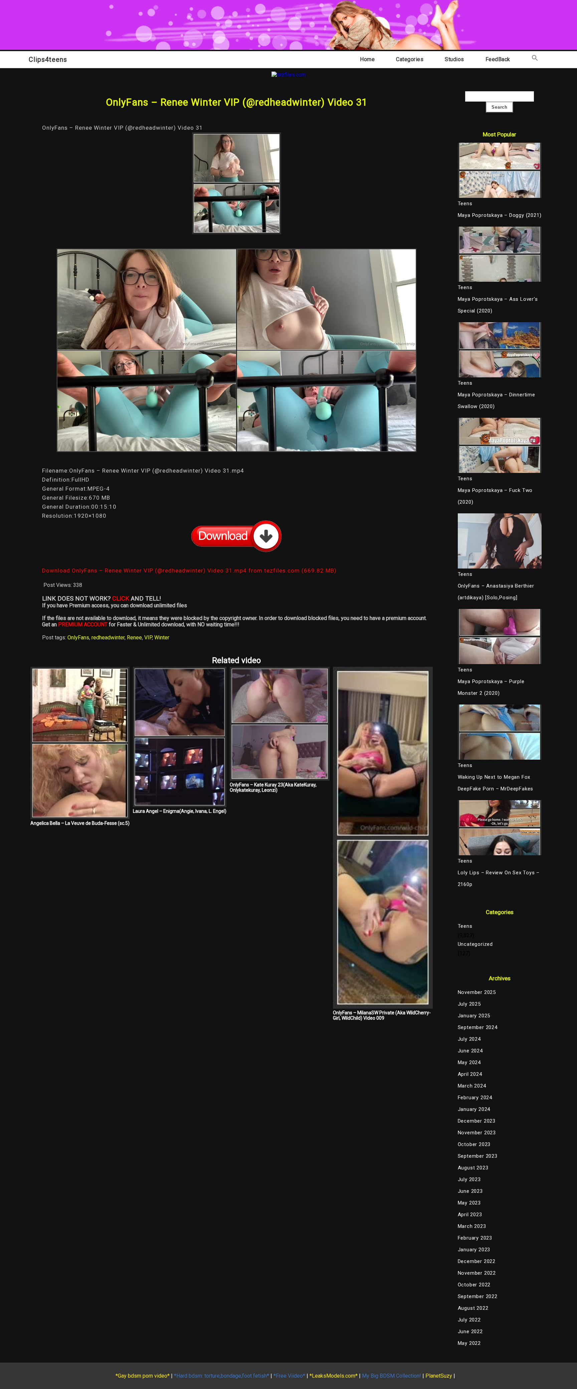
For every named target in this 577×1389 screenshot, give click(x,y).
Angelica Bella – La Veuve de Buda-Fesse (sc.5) (80, 823)
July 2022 (469, 1320)
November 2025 (477, 992)
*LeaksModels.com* (334, 1376)
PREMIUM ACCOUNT (83, 624)
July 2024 (469, 1039)
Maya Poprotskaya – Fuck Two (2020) (495, 496)
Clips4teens (48, 59)
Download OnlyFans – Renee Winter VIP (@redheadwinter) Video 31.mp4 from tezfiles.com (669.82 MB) (189, 570)
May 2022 (469, 1343)
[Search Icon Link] (535, 59)
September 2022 (478, 1296)
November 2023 (477, 1133)
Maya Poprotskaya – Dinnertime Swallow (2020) (496, 400)
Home (367, 59)
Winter (161, 637)
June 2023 (470, 1191)
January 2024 (474, 1109)
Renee (134, 637)
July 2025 (469, 1004)
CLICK (120, 598)
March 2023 (472, 1226)
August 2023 (473, 1168)
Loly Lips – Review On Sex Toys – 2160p (499, 878)
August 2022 (473, 1308)
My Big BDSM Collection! (391, 1376)
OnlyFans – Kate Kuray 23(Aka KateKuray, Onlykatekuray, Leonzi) (273, 787)
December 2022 (477, 1261)
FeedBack (498, 59)
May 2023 (469, 1203)
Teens (465, 926)
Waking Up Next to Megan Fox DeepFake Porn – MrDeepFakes (496, 783)
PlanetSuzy (438, 1376)
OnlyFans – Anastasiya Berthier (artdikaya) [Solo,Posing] (496, 592)
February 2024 (475, 1098)
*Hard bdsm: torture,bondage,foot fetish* (221, 1376)
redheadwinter (108, 637)
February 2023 (475, 1238)
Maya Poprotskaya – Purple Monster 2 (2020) (491, 687)
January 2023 (474, 1250)
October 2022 (474, 1285)
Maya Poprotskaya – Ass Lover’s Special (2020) (498, 305)
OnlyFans (78, 637)
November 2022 (477, 1273)
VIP (148, 637)
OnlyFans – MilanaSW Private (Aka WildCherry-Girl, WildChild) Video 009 (382, 1015)
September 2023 (478, 1156)
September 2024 (478, 1027)
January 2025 (474, 1016)
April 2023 (470, 1215)
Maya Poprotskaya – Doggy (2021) (500, 215)
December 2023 (477, 1121)
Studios (454, 59)
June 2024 (470, 1051)
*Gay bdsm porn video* (143, 1376)
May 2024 (469, 1062)
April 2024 (470, 1074)
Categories (409, 59)
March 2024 (472, 1086)
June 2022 (470, 1332)
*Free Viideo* (289, 1376)
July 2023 (469, 1179)
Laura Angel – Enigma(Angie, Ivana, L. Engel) (179, 811)
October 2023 (474, 1144)
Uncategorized (475, 944)
